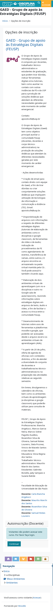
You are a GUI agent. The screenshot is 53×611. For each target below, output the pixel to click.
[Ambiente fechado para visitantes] (45, 559)
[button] (39, 3)
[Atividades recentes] (31, 559)
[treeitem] (26, 577)
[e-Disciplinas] (18, 3)
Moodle (22, 605)
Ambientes (12, 582)
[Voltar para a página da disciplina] (8, 559)
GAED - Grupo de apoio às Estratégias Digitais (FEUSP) (25, 44)
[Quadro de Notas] (38, 559)
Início (5, 20)
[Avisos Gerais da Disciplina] (15, 559)
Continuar (14, 543)
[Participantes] (23, 559)
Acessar (46, 5)
